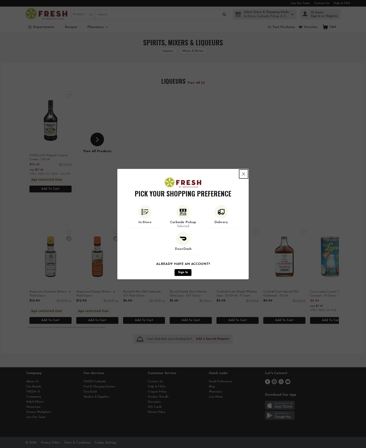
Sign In (183, 272)
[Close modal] (243, 174)
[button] (145, 216)
